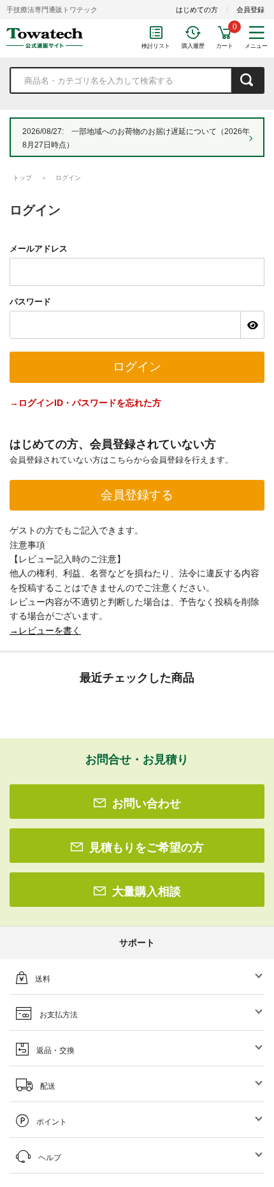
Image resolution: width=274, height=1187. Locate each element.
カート (224, 46)
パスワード (30, 301)
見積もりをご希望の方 (146, 847)
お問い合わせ (146, 803)
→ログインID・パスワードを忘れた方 (85, 403)
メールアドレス (39, 248)
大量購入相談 (146, 891)
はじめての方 (197, 9)
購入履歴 (193, 46)
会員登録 (250, 9)
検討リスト (155, 46)
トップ (22, 177)
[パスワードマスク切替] (252, 324)
